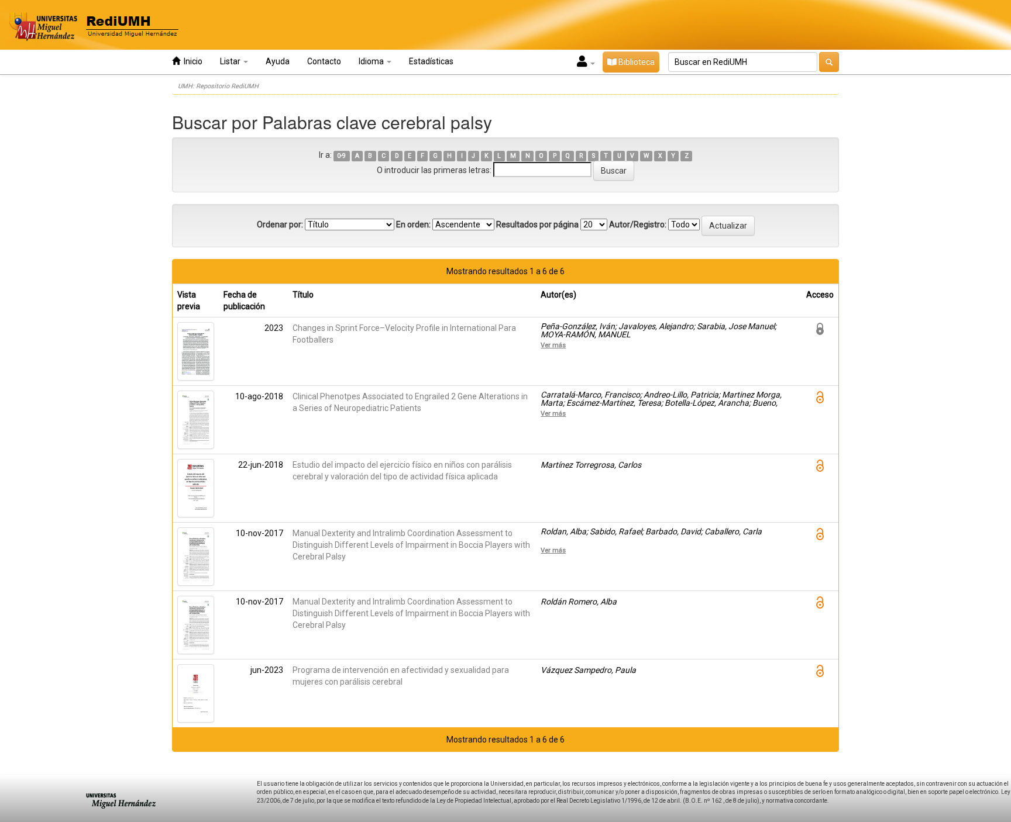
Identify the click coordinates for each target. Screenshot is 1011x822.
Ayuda (278, 61)
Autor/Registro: (637, 224)
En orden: (413, 224)
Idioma (372, 61)
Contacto (324, 61)
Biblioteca (636, 62)
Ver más (553, 345)
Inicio (191, 61)
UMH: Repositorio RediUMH (218, 86)
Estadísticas (431, 61)
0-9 (341, 156)
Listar (231, 61)
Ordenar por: (280, 224)
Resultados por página (537, 224)
